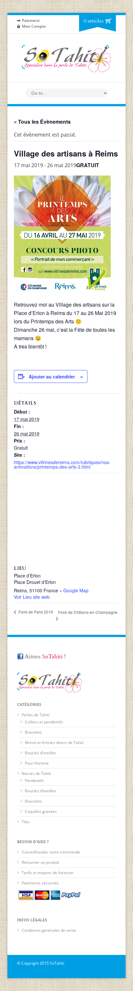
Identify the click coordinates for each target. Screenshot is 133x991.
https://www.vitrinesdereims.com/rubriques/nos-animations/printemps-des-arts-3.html (62, 464)
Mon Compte (34, 26)
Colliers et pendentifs (44, 722)
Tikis (26, 821)
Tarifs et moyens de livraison (47, 872)
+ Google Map (73, 590)
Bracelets (33, 732)
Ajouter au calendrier (52, 376)
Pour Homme (37, 763)
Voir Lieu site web (32, 597)
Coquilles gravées (41, 811)
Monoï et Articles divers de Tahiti (54, 742)
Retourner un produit (40, 862)
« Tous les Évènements (42, 121)
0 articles (94, 20)
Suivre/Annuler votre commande (51, 852)
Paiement (31, 20)
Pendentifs (34, 780)
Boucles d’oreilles (40, 753)
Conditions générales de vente (49, 930)
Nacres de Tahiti (36, 773)
